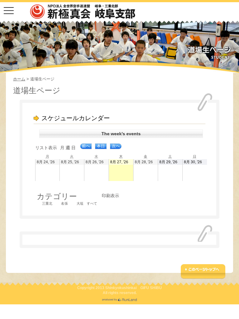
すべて (92, 203)
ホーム (19, 79)
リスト (46, 147)
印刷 (110, 195)
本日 (101, 146)
